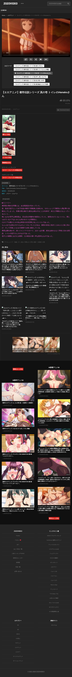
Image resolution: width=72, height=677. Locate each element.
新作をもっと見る (54, 518)
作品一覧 (18, 567)
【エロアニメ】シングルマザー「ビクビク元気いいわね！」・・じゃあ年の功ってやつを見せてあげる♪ (12, 291)
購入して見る (6, 134)
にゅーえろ (54, 580)
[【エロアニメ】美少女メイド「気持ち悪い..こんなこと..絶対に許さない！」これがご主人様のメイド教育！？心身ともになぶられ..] (12, 313)
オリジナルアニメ (18, 656)
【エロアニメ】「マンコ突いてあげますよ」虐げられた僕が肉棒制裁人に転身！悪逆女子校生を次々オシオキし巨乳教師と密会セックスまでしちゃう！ (54, 479)
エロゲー (18, 652)
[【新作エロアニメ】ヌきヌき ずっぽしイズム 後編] (18, 417)
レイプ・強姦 (13, 242)
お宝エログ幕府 (54, 598)
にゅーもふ (54, 576)
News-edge (54, 584)
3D (18, 629)
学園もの (27, 242)
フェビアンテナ (54, 553)
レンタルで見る (7, 157)
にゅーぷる (54, 571)
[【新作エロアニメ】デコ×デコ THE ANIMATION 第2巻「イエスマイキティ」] (18, 443)
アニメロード (54, 589)
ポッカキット (54, 562)
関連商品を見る (6, 162)
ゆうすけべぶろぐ (54, 607)
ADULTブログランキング (54, 535)
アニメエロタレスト (54, 544)
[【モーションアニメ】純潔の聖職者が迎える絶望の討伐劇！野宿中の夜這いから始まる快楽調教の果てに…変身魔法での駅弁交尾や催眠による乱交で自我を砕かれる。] (54, 437)
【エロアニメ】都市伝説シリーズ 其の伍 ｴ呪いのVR (29, 80)
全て (18, 544)
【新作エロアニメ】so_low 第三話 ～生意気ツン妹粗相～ (18, 402)
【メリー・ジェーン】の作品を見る (12, 170)
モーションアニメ (18, 661)
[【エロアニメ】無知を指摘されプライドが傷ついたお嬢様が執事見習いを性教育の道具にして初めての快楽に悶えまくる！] (54, 379)
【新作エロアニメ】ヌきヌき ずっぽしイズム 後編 (16, 428)
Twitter (18, 535)
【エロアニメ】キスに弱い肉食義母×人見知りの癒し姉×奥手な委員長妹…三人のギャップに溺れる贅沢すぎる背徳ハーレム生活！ (54, 420)
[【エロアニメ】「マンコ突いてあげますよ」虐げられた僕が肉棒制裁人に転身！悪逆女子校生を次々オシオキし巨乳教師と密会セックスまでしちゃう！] (54, 467)
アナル (6, 242)
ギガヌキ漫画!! (54, 558)
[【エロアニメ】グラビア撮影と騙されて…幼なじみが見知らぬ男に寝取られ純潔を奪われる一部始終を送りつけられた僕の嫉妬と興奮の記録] (54, 496)
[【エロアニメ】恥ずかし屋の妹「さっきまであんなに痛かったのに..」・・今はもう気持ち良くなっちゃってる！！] (59, 257)
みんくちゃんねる (54, 602)
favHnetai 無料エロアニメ (54, 540)
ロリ (19, 242)
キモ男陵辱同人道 (54, 611)
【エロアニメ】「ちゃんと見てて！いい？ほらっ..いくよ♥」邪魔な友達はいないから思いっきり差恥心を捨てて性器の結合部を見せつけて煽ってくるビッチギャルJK (59, 296)
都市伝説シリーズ (14, 186)
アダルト (17, 540)
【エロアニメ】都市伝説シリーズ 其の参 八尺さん (29, 66)
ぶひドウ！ (54, 567)
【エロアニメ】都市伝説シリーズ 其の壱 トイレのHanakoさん (33, 73)
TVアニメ (18, 643)
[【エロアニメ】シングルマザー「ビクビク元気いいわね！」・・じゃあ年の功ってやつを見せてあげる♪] (12, 282)
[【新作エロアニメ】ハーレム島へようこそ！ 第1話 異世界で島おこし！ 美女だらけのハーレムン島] (18, 498)
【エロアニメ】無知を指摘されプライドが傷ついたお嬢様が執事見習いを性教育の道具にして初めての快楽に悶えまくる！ (54, 391)
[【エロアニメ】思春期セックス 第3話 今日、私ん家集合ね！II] (35, 280)
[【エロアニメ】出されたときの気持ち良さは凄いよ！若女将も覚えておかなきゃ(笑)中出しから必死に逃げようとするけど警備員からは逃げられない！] (12, 257)
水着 (43, 242)
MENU (4, 10)
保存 (46, 59)
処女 (22, 242)
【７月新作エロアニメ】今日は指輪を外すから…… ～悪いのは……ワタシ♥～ (35, 317)
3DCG (18, 634)
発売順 (18, 562)
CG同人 (18, 638)
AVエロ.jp (54, 625)
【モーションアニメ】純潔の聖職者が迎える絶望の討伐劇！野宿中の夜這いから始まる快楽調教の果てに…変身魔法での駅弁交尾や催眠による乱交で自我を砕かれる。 (54, 450)
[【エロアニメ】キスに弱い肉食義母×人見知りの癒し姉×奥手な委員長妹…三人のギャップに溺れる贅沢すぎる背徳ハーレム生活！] (54, 408)
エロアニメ (16, 109)
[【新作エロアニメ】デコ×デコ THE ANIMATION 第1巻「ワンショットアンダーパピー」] (18, 471)
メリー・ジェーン (12, 193)
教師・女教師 (38, 242)
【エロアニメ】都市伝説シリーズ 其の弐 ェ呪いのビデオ (31, 77)
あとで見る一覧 (18, 549)
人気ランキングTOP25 (18, 553)
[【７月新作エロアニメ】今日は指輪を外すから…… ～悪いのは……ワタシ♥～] (35, 310)
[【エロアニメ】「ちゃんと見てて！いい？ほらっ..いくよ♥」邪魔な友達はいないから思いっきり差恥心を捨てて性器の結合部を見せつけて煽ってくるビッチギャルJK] (59, 283)
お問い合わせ (18, 571)
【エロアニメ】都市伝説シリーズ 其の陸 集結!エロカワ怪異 (31, 84)
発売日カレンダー (18, 558)
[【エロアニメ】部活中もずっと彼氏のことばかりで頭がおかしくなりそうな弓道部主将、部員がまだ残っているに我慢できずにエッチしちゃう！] (35, 257)
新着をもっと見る (18, 369)
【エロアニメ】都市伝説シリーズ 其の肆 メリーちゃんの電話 (32, 69)
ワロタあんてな (54, 593)
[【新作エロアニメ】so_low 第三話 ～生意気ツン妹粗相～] (18, 392)
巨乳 (31, 242)
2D (18, 625)
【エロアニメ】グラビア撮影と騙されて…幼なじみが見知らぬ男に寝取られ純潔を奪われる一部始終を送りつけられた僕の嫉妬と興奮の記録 (54, 508)
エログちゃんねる (54, 549)
